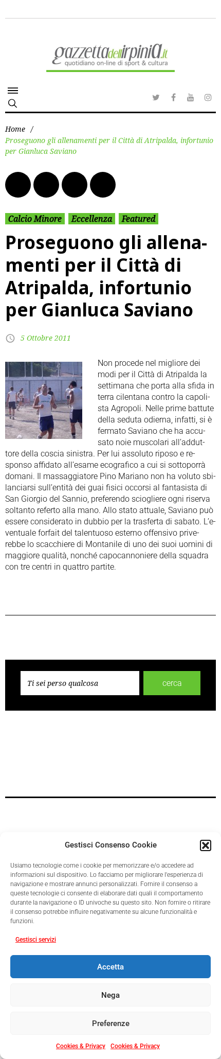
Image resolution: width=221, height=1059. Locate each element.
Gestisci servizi (35, 939)
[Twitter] (155, 97)
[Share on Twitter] (46, 185)
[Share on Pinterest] (103, 185)
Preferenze (111, 1023)
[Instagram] (208, 97)
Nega (110, 995)
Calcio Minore (35, 218)
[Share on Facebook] (18, 185)
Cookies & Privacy (80, 1046)
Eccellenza (91, 218)
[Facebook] (173, 97)
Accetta (110, 967)
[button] (205, 845)
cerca (172, 683)
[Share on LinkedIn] (74, 185)
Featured (138, 218)
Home (15, 129)
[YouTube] (190, 97)
